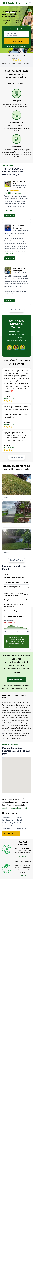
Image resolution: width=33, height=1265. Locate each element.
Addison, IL (6, 817)
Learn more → (23, 856)
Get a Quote (10, 215)
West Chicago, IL (7, 829)
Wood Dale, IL (21, 829)
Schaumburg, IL (7, 826)
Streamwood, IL (22, 826)
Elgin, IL (19, 820)
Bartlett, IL (20, 817)
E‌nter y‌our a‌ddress (10, 33)
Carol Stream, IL (7, 820)
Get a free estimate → (16, 679)
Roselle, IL (20, 823)
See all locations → (11, 834)
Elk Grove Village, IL (8, 823)
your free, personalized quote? (14, 808)
